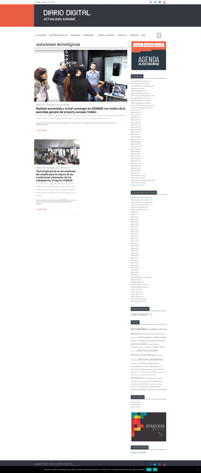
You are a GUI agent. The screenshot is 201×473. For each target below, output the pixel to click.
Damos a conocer (106, 35)
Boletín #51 (40, 105)
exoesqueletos (91, 115)
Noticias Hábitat (136, 404)
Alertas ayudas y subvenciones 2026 (143, 180)
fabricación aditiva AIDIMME (154, 369)
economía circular (144, 363)
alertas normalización (140, 341)
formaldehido (158, 378)
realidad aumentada (54, 118)
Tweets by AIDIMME (138, 452)
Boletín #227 (136, 125)
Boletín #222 (136, 113)
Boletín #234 (135, 142)
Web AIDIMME (135, 407)
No (155, 469)
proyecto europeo (118, 115)
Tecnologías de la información (58, 105)
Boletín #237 (136, 149)
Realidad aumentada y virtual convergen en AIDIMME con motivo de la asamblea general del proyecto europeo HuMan (80, 110)
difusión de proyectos (143, 354)
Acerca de (134, 35)
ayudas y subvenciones (145, 347)
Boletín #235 (136, 144)
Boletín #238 (135, 151)
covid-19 (134, 351)
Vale (149, 469)
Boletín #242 (136, 161)
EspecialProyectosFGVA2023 (141, 98)
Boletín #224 (136, 117)
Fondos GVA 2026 (138, 185)
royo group (77, 118)
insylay (142, 381)
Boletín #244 (136, 166)
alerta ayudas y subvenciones (152, 337)
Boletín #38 (40, 168)
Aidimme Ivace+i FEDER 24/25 (151, 334)
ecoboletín (134, 363)
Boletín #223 (136, 115)
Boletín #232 (136, 137)
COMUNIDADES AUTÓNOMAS (141, 86)
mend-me (154, 384)
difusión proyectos (58, 35)
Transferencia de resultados (156, 389)
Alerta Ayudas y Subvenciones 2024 (143, 96)
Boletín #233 (136, 139)
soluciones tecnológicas (89, 118)
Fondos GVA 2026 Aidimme (148, 375)
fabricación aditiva (138, 369)
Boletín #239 (135, 154)
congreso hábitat (158, 347)
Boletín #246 (136, 171)
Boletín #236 (136, 146)
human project (107, 115)
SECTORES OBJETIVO (139, 83)
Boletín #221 (136, 110)
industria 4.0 (135, 381)
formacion (136, 377)
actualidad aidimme (156, 329)
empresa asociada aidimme (150, 366)
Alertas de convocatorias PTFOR (141, 108)
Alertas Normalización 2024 (140, 93)
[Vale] (198, 469)
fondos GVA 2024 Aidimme (149, 372)
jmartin (52, 115)
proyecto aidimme (150, 387)
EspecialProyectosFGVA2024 (141, 100)
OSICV (140, 387)
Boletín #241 (136, 158)
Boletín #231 (136, 134)
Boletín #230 (136, 132)
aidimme (69, 115)
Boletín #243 (136, 163)
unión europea (103, 118)
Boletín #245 (136, 168)
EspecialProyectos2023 (139, 91)
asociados (75, 35)
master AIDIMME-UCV (144, 384)
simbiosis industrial (138, 389)
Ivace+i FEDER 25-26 (138, 183)
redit (158, 387)
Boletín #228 (136, 127)
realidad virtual (67, 118)
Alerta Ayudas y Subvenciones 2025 (143, 105)
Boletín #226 (136, 122)
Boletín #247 (135, 173)
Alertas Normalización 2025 (140, 103)
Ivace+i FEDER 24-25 (138, 175)
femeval (133, 372)
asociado (153, 341)
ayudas (149, 344)
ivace (146, 381)
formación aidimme (148, 378)
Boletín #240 (136, 156)
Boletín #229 (136, 130)
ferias (137, 372)
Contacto (122, 35)
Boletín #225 (136, 120)
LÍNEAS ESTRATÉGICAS (140, 81)
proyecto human (41, 118)
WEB (143, 35)
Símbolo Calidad (136, 402)
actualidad (41, 35)
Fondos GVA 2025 (138, 178)
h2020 (99, 115)
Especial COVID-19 (138, 88)
